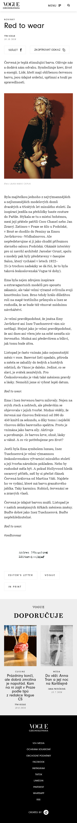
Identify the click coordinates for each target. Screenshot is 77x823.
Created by (35, 812)
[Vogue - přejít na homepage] (11, 5)
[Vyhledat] (68, 5)
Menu (52, 5)
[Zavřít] (72, 818)
